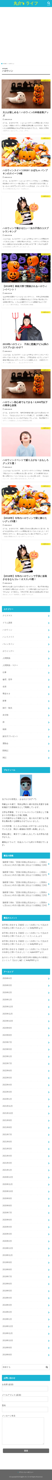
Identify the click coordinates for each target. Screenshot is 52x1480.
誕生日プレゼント (10, 736)
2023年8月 (7, 1035)
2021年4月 (7, 1156)
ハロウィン (7, 630)
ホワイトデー (8, 651)
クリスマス (7, 615)
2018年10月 (8, 1340)
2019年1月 (7, 1319)
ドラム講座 (7, 623)
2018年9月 (7, 1347)
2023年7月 (7, 1042)
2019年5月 (7, 1291)
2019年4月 (7, 1298)
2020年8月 (7, 1205)
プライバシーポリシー (26, 1472)
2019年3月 (7, 1305)
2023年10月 (8, 1021)
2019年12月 (8, 1248)
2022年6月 (7, 1070)
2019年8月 (7, 1269)
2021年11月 (8, 1106)
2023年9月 (7, 1028)
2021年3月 (7, 1163)
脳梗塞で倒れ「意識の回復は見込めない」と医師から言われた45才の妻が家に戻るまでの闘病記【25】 (25, 893)
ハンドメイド (8, 637)
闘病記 (5, 750)
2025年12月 (8, 1006)
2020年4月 (7, 1227)
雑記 (4, 757)
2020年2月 (7, 1241)
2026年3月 (7, 985)
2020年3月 (7, 1234)
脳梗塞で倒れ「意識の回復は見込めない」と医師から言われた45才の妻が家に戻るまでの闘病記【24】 (25, 904)
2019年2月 (7, 1312)
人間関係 (6, 658)
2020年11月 (8, 1184)
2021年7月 (7, 1134)
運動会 (5, 743)
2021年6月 (7, 1141)
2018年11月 (8, 1333)
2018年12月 (8, 1326)
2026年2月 (7, 992)
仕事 (4, 672)
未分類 (5, 715)
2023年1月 (7, 1056)
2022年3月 (7, 1092)
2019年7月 (7, 1276)
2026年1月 (7, 999)
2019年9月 (7, 1262)
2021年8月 (7, 1127)
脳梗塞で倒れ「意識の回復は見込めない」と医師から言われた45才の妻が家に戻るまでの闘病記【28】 (25, 863)
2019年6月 (7, 1284)
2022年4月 (7, 1085)
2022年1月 (7, 1099)
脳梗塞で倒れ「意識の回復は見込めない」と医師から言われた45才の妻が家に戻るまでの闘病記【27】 (25, 873)
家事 (4, 701)
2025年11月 (8, 1014)
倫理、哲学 (7, 679)
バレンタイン (8, 644)
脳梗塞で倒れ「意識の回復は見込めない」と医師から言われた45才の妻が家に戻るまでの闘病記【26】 (25, 883)
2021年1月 (7, 1170)
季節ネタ (6, 693)
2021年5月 (7, 1149)
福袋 (4, 729)
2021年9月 (7, 1120)
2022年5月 (7, 1078)
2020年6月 (7, 1220)
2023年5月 (7, 1049)
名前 (4, 686)
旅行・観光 (7, 708)
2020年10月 (8, 1191)
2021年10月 (8, 1113)
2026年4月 (7, 978)
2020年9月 (7, 1198)
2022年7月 (7, 1063)
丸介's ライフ (26, 3)
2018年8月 (7, 1354)
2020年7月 (7, 1212)
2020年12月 (8, 1177)
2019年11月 (8, 1255)
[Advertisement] (26, 35)
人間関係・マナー (10, 665)
